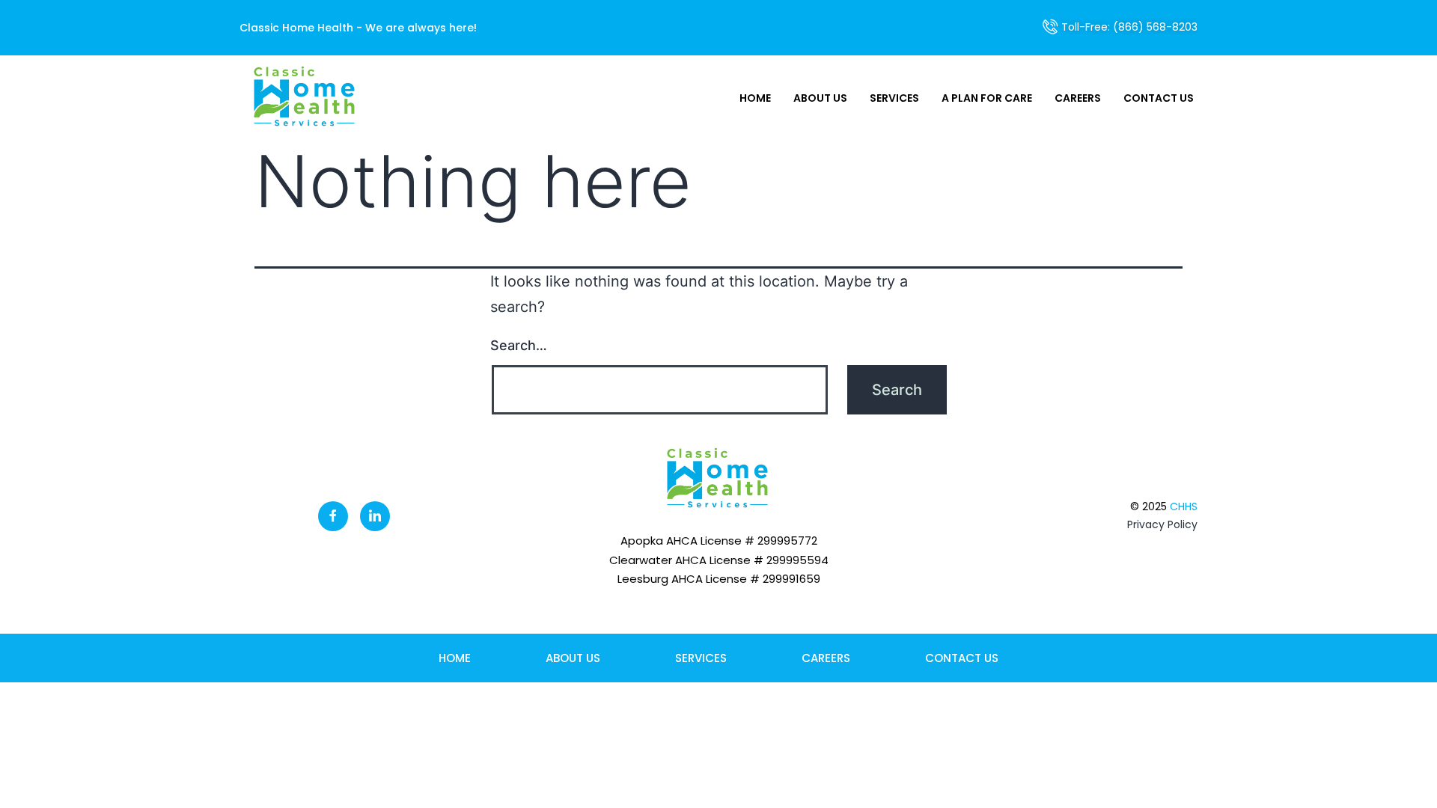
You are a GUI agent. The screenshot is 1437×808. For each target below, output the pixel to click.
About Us (820, 98)
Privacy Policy (1162, 524)
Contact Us (1158, 98)
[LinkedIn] (375, 516)
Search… (518, 345)
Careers (1078, 98)
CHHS (1184, 506)
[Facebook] (333, 516)
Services (894, 98)
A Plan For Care (987, 98)
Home (755, 98)
